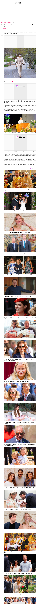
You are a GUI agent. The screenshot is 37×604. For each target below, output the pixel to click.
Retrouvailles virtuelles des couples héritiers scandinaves (16, 81)
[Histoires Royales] (18, 3)
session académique (14, 161)
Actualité (2, 22)
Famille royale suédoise (7, 22)
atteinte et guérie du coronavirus (18, 107)
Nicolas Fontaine (3, 28)
